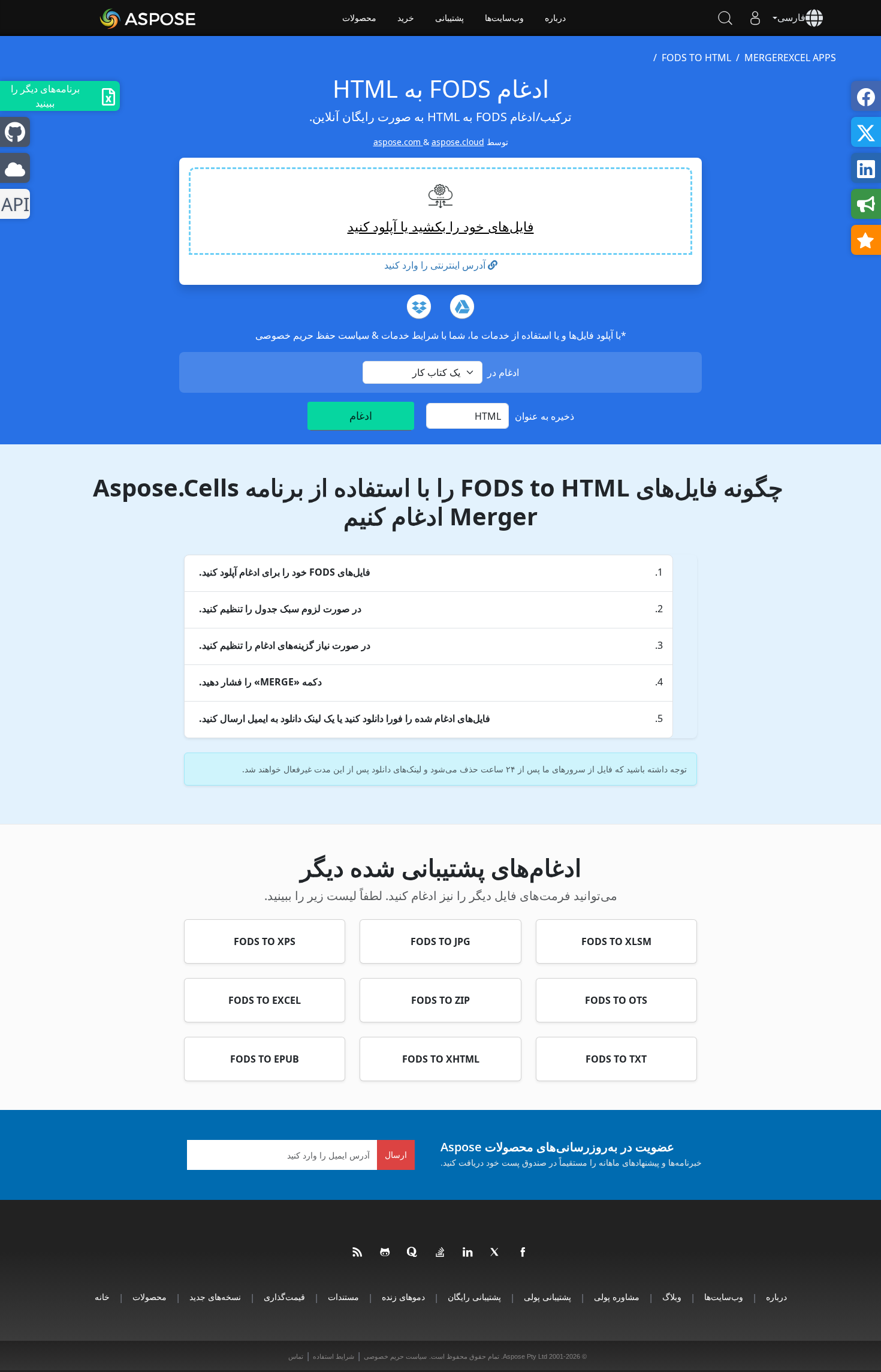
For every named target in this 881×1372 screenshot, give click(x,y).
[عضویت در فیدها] (358, 1252)
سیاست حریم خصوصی (395, 1356)
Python (17, 204)
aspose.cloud (458, 142)
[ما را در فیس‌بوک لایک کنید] (523, 1252)
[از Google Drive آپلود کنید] (462, 306)
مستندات (343, 1296)
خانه (102, 1296)
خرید (405, 18)
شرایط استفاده (333, 1356)
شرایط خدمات (409, 335)
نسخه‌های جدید (215, 1296)
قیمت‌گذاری (284, 1296)
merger (763, 57)
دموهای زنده (403, 1296)
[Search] (725, 18)
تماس (295, 1356)
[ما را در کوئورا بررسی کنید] (413, 1252)
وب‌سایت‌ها (504, 18)
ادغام (360, 415)
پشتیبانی (449, 18)
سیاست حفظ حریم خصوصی (312, 335)
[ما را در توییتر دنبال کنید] (495, 1252)
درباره (555, 18)
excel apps (809, 57)
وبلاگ (671, 1296)
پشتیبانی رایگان (474, 1296)
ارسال (396, 1154)
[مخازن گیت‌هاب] (385, 1252)
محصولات (359, 18)
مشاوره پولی (616, 1296)
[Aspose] (148, 18)
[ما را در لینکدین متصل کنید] (468, 1252)
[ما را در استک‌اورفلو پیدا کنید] (440, 1252)
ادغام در (503, 372)
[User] (755, 18)
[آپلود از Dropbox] (419, 306)
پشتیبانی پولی (547, 1296)
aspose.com (398, 142)
